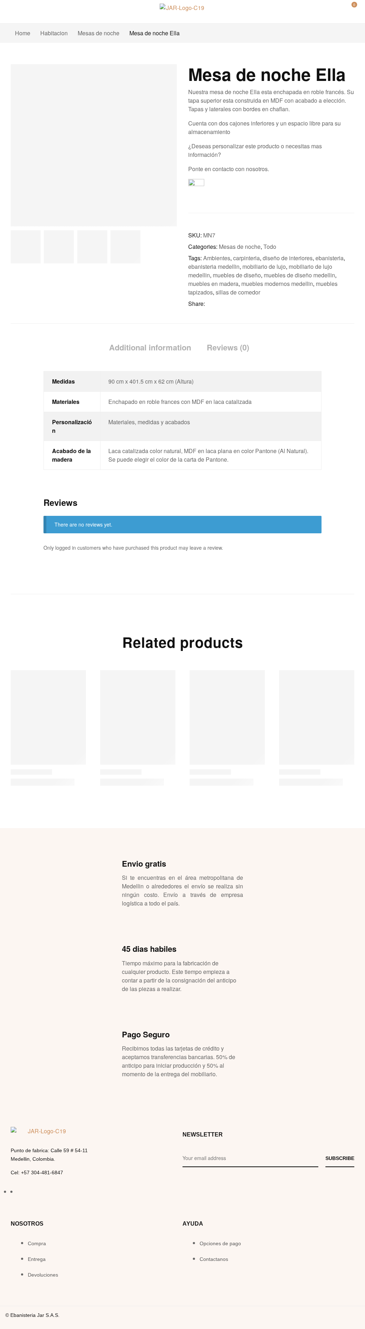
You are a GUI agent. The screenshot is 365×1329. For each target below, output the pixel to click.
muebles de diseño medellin (299, 275)
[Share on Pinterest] (238, 303)
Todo (269, 246)
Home (22, 33)
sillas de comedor (238, 292)
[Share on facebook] (210, 303)
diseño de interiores (288, 258)
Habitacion (54, 33)
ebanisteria (329, 258)
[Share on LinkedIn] (229, 303)
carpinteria (246, 258)
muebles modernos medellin (277, 283)
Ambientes (216, 258)
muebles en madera (213, 283)
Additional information (150, 347)
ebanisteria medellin (214, 266)
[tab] (150, 347)
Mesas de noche (98, 33)
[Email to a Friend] (247, 303)
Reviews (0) (228, 347)
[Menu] (13, 8)
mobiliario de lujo (264, 266)
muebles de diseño (237, 275)
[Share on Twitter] (219, 303)
